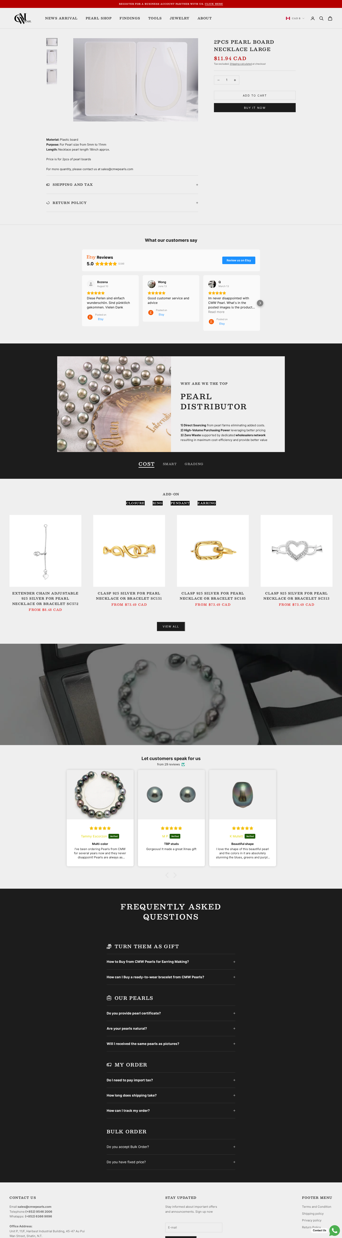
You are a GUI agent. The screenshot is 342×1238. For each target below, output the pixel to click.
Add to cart (255, 95)
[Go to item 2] (51, 57)
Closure (135, 503)
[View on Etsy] (91, 284)
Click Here (214, 4)
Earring (207, 503)
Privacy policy (311, 1220)
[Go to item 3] (51, 76)
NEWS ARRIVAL (61, 18)
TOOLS (155, 18)
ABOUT (205, 18)
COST (147, 464)
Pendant (180, 503)
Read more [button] (216, 312)
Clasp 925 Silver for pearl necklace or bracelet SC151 (129, 596)
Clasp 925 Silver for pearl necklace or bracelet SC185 (213, 596)
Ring (158, 503)
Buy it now (255, 107)
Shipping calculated (241, 63)
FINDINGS (130, 18)
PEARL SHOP (99, 18)
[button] (82, 303)
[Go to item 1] (51, 42)
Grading (194, 464)
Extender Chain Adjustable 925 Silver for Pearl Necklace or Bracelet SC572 (45, 598)
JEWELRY (180, 18)
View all (171, 626)
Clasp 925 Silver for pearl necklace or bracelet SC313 (296, 596)
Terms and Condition (316, 1207)
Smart (170, 464)
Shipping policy (313, 1213)
